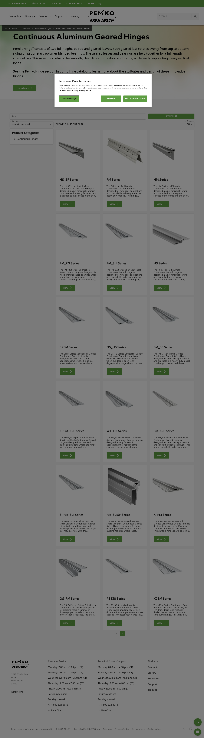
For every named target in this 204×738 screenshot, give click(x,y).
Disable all (110, 98)
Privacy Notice (85, 90)
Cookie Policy (72, 90)
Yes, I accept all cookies (135, 98)
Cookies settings (69, 98)
